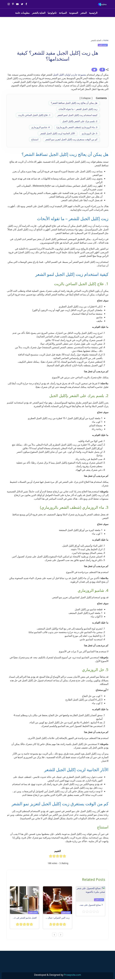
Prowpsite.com (72, 974)
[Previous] (61, 935)
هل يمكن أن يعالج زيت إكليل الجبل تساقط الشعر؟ (74, 102)
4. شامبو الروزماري (40, 127)
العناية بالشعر (38, 12)
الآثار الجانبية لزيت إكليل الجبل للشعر (57, 133)
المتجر (83, 12)
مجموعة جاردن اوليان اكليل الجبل (69, 74)
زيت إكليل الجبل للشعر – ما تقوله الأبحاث (78, 109)
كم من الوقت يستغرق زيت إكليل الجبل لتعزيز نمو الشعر (71, 139)
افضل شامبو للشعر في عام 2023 (22, 917)
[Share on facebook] (26, 4)
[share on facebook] (102, 70)
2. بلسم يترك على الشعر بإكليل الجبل (79, 121)
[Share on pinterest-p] (13, 4)
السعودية (73, 12)
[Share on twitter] (22, 4)
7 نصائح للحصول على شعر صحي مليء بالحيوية (82, 904)
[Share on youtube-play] (17, 4)
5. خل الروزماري (89, 133)
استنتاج (34, 139)
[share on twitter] (94, 70)
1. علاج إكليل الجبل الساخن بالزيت (34, 115)
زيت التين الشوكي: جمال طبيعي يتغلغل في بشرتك (47, 917)
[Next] (54, 935)
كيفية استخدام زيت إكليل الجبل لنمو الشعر (77, 115)
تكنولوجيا (52, 12)
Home (105, 40)
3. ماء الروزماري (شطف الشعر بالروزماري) (77, 127)
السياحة (63, 12)
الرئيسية (93, 12)
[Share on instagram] (9, 4)
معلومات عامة (22, 12)
